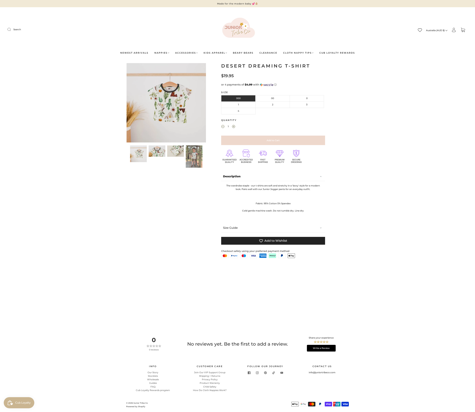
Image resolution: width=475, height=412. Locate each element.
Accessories (185, 52)
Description (232, 176)
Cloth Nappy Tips (297, 52)
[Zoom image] (166, 103)
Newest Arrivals (134, 52)
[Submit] (11, 29)
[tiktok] (273, 373)
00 (272, 98)
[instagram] (257, 373)
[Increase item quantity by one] (234, 127)
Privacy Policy (210, 379)
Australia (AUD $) (435, 30)
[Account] (453, 30)
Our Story (153, 372)
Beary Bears (243, 52)
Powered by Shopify (135, 406)
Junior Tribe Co (140, 403)
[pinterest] (265, 373)
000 (238, 98)
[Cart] (463, 30)
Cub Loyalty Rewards (337, 52)
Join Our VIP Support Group (209, 372)
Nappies (161, 52)
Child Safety (209, 386)
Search (17, 29)
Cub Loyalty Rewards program (153, 390)
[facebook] (249, 373)
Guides (153, 383)
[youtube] (282, 373)
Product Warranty (210, 383)
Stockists (153, 376)
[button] (134, 103)
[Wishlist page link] (420, 30)
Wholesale (153, 379)
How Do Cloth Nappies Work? (210, 390)
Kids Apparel (214, 52)
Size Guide (230, 227)
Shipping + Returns (209, 376)
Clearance (268, 52)
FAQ (152, 386)
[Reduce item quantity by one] (223, 127)
